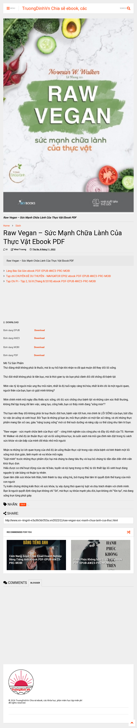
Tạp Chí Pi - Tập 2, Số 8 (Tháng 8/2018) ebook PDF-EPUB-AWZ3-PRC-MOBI (51, 281)
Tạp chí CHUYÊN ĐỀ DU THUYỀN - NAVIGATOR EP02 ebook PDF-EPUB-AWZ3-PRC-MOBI (58, 276)
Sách (18, 225)
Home (6, 225)
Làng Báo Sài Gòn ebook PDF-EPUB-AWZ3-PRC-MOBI (38, 270)
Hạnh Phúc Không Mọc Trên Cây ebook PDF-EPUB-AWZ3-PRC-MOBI (98, 561)
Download (39, 330)
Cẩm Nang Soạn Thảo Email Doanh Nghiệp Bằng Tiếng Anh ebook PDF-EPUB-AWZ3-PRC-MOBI (35, 560)
